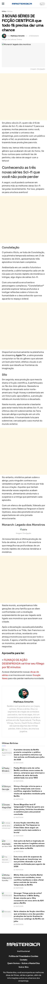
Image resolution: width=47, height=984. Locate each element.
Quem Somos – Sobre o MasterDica (23, 963)
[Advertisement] (23, 96)
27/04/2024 (34, 36)
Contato (23, 960)
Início (4, 11)
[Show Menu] (3, 4)
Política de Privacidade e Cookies (23, 956)
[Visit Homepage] (22, 3)
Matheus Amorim (18, 36)
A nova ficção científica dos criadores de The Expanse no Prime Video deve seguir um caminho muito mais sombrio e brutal (27, 828)
